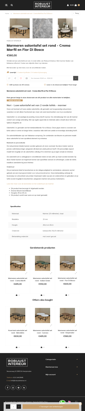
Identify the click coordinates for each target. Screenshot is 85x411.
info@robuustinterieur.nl (18, 380)
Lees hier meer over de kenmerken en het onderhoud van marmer (30, 184)
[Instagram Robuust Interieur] (13, 387)
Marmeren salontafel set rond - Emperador (67, 331)
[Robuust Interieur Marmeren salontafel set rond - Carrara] (42, 315)
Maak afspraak (15, 100)
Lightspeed (28, 402)
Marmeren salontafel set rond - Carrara (42, 331)
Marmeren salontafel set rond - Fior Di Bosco (67, 279)
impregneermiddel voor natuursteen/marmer (34, 173)
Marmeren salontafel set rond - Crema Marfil (17, 279)
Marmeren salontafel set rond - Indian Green (42, 279)
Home (7, 13)
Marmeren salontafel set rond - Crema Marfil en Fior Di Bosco (32, 13)
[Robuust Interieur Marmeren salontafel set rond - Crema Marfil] (18, 263)
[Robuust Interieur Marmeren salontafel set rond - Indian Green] (42, 263)
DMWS (41, 402)
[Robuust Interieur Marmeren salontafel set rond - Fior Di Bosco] (67, 263)
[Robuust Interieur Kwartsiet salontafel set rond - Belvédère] (18, 315)
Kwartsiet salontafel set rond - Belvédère (17, 331)
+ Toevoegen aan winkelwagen (51, 407)
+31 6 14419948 (18, 377)
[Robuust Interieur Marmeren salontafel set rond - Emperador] (67, 315)
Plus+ (46, 402)
